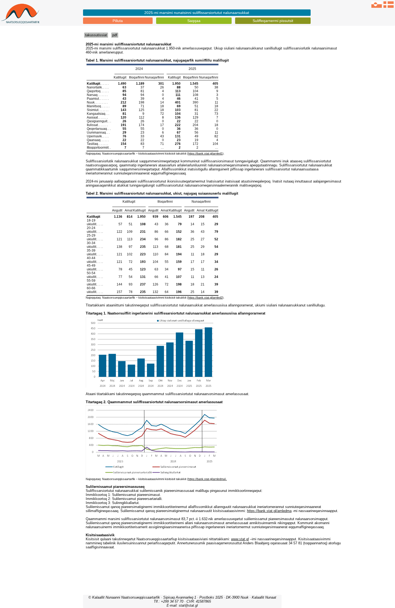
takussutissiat (96, 35)
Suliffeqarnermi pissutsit (273, 21)
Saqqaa (193, 21)
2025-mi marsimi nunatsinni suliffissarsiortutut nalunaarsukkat (196, 12)
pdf (114, 35)
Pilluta (118, 21)
